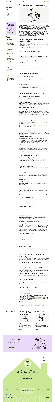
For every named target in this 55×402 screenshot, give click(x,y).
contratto (37, 44)
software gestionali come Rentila (36, 298)
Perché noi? (29, 1)
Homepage (22, 1)
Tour (26, 1)
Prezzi (33, 1)
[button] (47, 397)
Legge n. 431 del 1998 (31, 43)
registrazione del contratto (23, 89)
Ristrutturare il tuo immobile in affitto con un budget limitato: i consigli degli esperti (30, 304)
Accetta (23, 392)
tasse (26, 276)
